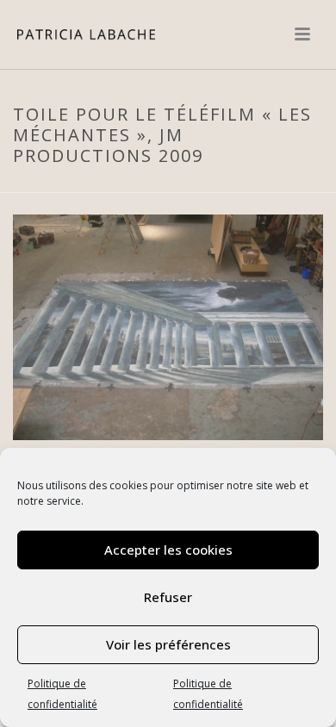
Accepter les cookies (168, 549)
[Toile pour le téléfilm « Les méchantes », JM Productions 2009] (168, 326)
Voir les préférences (168, 644)
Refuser (168, 597)
